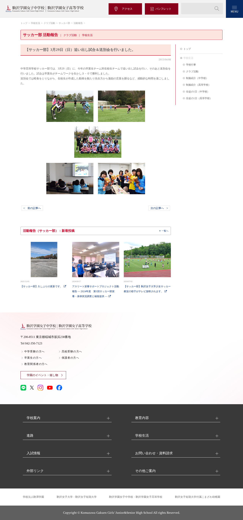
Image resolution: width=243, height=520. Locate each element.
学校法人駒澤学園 (33, 497)
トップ (24, 23)
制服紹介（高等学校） (198, 84)
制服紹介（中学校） (197, 78)
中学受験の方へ (34, 351)
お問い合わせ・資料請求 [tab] (154, 453)
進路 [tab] (30, 435)
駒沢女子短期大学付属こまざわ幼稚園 (197, 497)
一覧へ (165, 231)
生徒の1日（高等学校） (199, 98)
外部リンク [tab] (35, 471)
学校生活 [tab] (142, 435)
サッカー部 (64, 23)
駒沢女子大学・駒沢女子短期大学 (77, 497)
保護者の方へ (70, 357)
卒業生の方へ (33, 357)
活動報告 (78, 23)
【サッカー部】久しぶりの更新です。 (41, 284)
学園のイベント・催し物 (42, 375)
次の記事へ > (159, 208)
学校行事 (191, 64)
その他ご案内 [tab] (145, 471)
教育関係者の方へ (36, 364)
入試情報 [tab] (33, 453)
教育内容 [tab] (142, 418)
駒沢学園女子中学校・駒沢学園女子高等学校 (135, 497)
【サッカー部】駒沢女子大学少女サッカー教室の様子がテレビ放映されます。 (147, 286)
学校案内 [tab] (33, 418)
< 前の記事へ (32, 208)
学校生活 (35, 23)
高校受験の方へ (72, 351)
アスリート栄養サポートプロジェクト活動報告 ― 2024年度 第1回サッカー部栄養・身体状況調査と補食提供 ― (95, 289)
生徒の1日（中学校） (198, 91)
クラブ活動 (49, 23)
